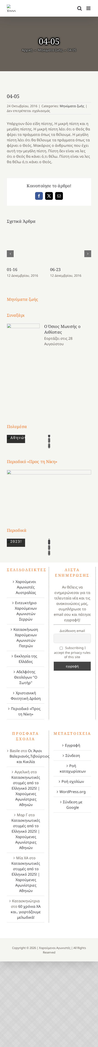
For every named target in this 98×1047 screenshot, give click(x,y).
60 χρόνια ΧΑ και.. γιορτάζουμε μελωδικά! (26, 912)
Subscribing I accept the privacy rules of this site (72, 652)
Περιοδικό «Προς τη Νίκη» (26, 711)
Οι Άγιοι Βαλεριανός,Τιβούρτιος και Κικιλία (29, 756)
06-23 (55, 269)
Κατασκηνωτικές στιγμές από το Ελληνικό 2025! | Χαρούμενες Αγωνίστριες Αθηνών (25, 791)
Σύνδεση (72, 755)
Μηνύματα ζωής (72, 106)
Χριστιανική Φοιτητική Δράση (26, 695)
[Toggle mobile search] (79, 8)
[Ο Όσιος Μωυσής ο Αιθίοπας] (23, 365)
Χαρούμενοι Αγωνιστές (54, 948)
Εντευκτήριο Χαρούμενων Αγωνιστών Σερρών (26, 611)
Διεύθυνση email (72, 631)
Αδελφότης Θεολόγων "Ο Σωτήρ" (25, 677)
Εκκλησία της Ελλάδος (25, 659)
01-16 (12, 269)
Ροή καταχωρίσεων (73, 768)
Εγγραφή (72, 745)
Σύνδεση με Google (73, 804)
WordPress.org (72, 791)
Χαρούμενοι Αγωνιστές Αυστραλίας (25, 587)
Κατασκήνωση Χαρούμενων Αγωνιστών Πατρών (25, 637)
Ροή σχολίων (73, 781)
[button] (10, 253)
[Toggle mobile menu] (88, 8)
